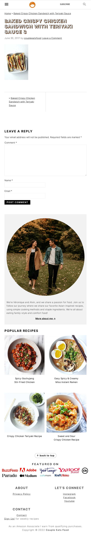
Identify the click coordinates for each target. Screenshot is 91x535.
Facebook (69, 497)
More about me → (45, 318)
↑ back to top (46, 455)
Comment (11, 142)
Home (8, 13)
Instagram (69, 494)
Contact (22, 515)
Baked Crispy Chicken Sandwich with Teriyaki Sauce (42, 13)
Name (9, 180)
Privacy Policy (22, 494)
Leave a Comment (52, 38)
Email (8, 191)
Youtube (69, 501)
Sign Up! (9, 518)
